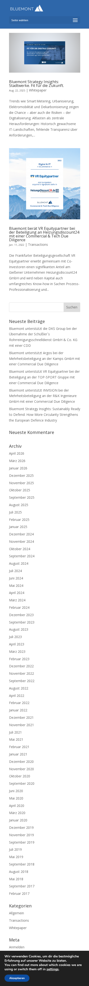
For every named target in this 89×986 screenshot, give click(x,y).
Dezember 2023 (21, 615)
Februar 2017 (19, 893)
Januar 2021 (18, 754)
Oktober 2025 (19, 490)
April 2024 (16, 592)
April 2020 (16, 805)
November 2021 (21, 725)
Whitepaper (38, 90)
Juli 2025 (15, 512)
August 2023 (18, 629)
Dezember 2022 (21, 666)
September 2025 (21, 497)
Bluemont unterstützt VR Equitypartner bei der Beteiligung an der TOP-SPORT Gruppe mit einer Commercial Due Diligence (44, 377)
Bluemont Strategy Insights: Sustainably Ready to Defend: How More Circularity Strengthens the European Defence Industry (44, 415)
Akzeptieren (17, 978)
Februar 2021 (19, 747)
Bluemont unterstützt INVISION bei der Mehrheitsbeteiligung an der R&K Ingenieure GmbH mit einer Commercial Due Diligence (43, 396)
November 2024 (21, 541)
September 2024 (21, 556)
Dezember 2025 (21, 475)
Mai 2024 (16, 585)
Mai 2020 (16, 798)
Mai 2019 (16, 857)
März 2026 (17, 460)
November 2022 (21, 673)
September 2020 (21, 783)
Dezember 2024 (21, 534)
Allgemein (16, 913)
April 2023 (16, 644)
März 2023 (17, 651)
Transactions (38, 244)
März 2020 (17, 812)
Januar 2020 (18, 820)
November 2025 (21, 483)
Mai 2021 (16, 739)
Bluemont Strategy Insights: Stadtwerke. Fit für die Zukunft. (36, 83)
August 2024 (18, 563)
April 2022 (16, 695)
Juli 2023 (15, 636)
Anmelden (16, 947)
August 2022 (18, 688)
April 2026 (16, 453)
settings (53, 969)
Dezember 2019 (21, 827)
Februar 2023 (19, 659)
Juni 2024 (16, 578)
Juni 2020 (16, 791)
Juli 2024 (15, 570)
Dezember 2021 (21, 717)
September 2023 (21, 622)
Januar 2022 (18, 710)
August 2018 (18, 871)
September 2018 (21, 864)
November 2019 (21, 835)
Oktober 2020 (19, 776)
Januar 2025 (18, 526)
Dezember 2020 (21, 761)
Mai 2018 (16, 879)
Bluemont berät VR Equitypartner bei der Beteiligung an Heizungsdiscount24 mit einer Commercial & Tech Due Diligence (44, 234)
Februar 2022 (19, 702)
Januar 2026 (18, 468)
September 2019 (21, 842)
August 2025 (18, 505)
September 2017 (21, 886)
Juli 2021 (15, 732)
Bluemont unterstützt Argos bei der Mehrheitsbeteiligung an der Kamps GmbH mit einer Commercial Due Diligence (44, 359)
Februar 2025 (19, 519)
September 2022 (21, 681)
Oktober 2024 (19, 549)
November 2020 (21, 769)
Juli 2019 (15, 849)
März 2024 (17, 600)
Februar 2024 (19, 607)
